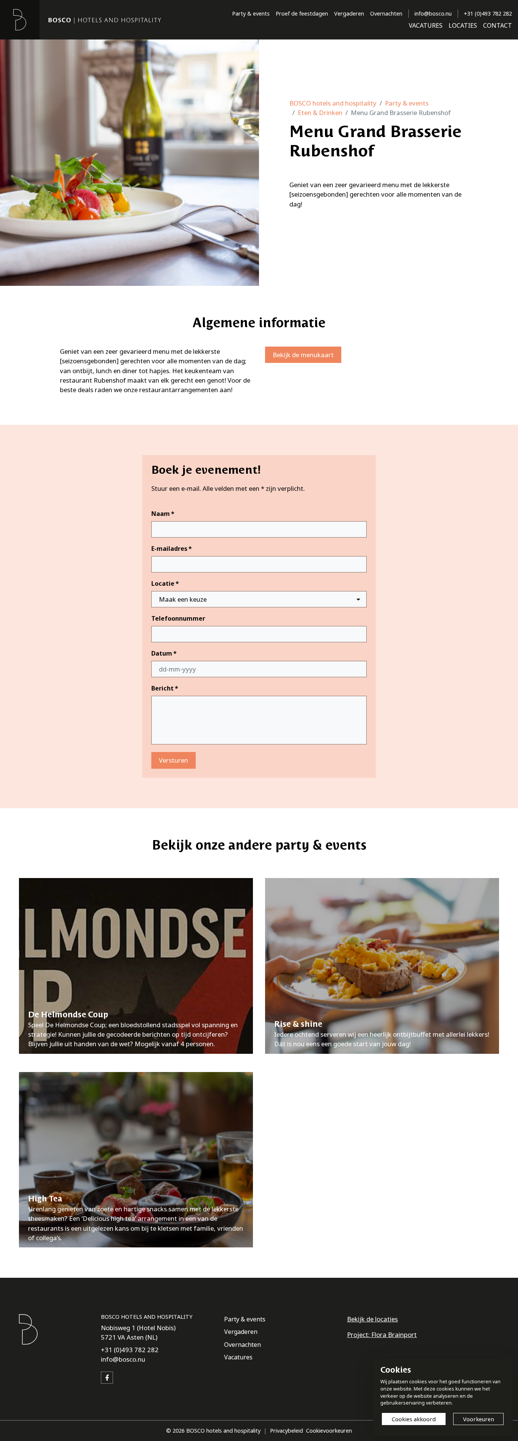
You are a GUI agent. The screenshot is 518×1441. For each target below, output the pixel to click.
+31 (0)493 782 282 (488, 13)
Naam (162, 513)
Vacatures (238, 1357)
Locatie (165, 583)
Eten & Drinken (320, 112)
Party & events (251, 13)
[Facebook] (107, 1378)
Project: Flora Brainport (382, 1334)
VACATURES (426, 25)
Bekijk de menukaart (303, 354)
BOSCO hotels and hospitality (333, 103)
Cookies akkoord (414, 1419)
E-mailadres (171, 548)
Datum (164, 653)
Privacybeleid (286, 1430)
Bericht (164, 688)
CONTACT (497, 25)
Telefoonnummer (178, 618)
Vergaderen (349, 13)
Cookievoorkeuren (329, 1430)
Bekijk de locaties (372, 1319)
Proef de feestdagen (302, 13)
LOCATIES (463, 25)
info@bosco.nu (433, 13)
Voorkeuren (478, 1419)
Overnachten (386, 13)
